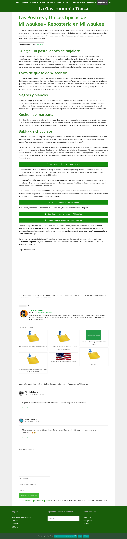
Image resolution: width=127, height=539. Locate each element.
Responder (25, 408)
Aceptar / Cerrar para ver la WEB (65, 536)
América (60, 2)
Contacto (15, 524)
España (33, 2)
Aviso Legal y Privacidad (21, 517)
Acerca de (22, 306)
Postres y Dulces (44, 500)
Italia (42, 2)
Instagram (87, 520)
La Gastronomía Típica (63, 8)
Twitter (86, 524)
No (80, 536)
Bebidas (90, 2)
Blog (17, 2)
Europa (50, 2)
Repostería (102, 2)
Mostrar (40, 45)
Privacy (86, 536)
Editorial (15, 527)
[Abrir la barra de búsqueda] (110, 2)
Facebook (87, 517)
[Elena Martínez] (24, 317)
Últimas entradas (32, 306)
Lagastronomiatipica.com (44, 312)
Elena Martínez (36, 310)
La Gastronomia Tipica (28, 500)
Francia (24, 2)
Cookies (15, 520)
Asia (68, 2)
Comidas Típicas (78, 2)
